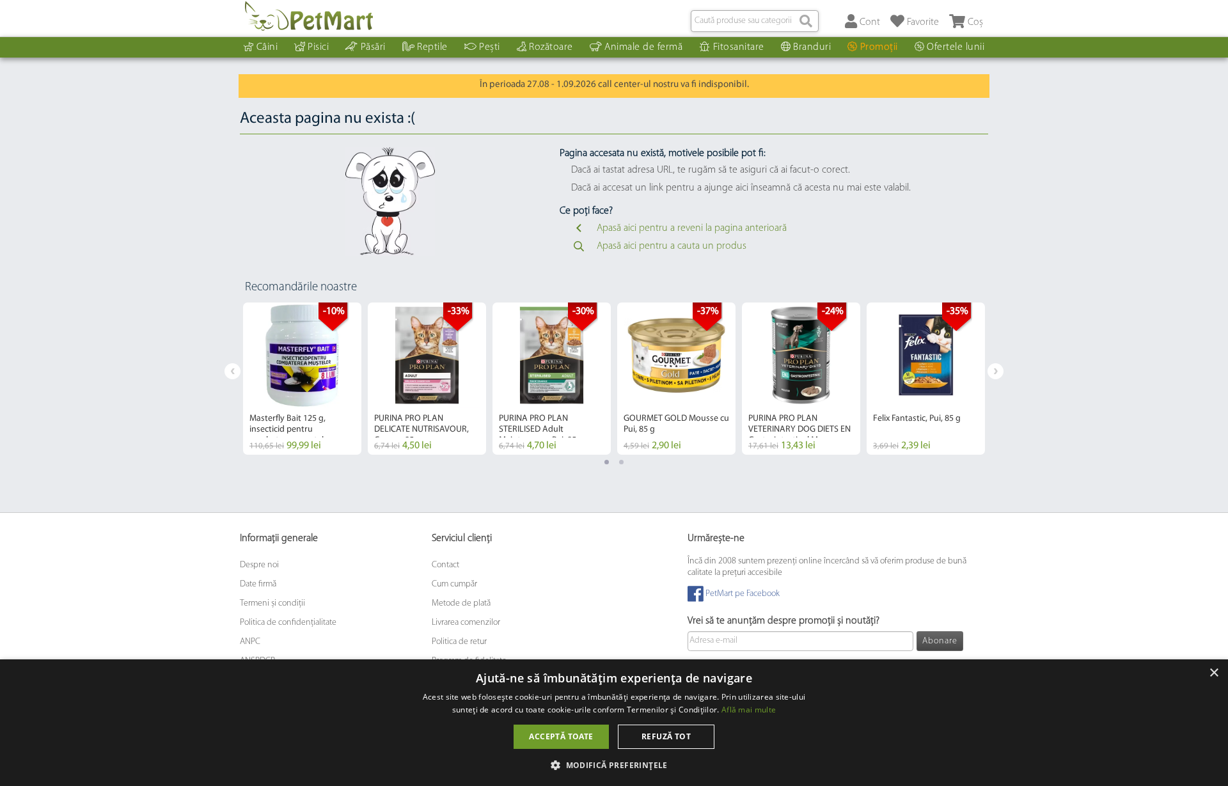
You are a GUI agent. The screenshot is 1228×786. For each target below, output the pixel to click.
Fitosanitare (738, 47)
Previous (232, 371)
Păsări (373, 47)
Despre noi (259, 565)
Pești (489, 47)
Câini (267, 47)
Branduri (812, 47)
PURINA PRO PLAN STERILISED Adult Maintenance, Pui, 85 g (541, 429)
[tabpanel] (302, 379)
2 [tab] (621, 462)
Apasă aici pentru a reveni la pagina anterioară (692, 228)
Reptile (432, 47)
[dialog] (614, 722)
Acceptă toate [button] (561, 736)
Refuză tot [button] (666, 736)
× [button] (1213, 673)
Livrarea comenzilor (466, 622)
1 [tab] (606, 462)
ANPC (250, 642)
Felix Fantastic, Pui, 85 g (917, 418)
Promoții (879, 47)
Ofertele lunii (955, 47)
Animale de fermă (643, 47)
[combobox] (755, 21)
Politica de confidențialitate (288, 622)
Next (996, 371)
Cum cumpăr (454, 584)
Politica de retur (459, 642)
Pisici (318, 47)
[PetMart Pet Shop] (309, 16)
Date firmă (258, 584)
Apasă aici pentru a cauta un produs (671, 246)
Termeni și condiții (272, 603)
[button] (614, 764)
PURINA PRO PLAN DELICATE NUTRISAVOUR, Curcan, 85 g (421, 429)
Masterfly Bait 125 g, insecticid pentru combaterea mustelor (290, 429)
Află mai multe (748, 709)
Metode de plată (461, 603)
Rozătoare (551, 47)
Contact (445, 565)
